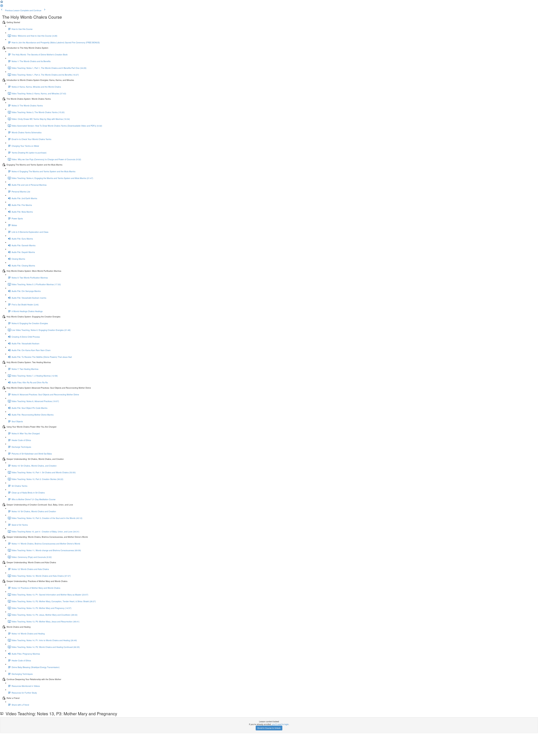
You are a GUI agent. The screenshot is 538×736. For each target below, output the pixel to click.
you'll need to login (280, 724)
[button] (1, 2)
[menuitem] (1, 6)
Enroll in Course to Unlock (269, 728)
